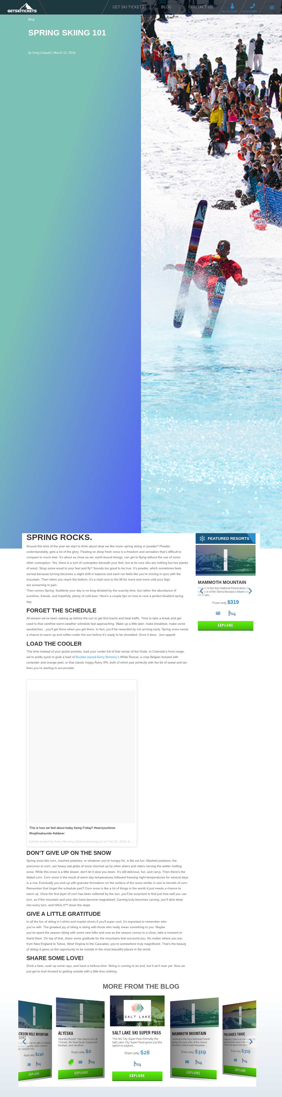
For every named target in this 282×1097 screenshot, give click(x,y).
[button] (201, 591)
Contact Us (200, 7)
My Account (234, 6)
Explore (225, 625)
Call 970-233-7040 (254, 6)
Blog (166, 7)
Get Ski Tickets (128, 7)
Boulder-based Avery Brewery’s (97, 657)
